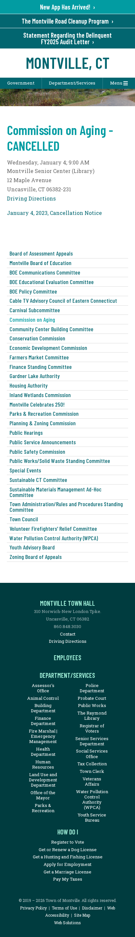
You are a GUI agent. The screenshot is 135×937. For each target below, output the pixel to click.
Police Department (92, 688)
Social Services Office (92, 753)
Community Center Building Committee (51, 329)
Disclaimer (92, 907)
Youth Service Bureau (92, 817)
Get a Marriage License (67, 872)
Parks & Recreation (43, 807)
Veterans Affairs (92, 781)
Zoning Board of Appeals (36, 556)
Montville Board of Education (40, 262)
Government (20, 83)
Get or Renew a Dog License (68, 849)
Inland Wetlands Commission (40, 394)
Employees (67, 657)
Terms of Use (64, 907)
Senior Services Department (91, 741)
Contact (67, 634)
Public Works (92, 705)
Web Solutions (67, 922)
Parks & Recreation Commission (44, 413)
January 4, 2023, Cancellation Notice (54, 212)
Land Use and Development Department (43, 780)
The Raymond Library (91, 715)
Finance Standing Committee (41, 366)
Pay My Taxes (67, 879)
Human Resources (43, 764)
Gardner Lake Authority (35, 375)
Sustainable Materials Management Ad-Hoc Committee (56, 492)
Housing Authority (29, 385)
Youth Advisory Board (32, 547)
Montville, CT (67, 62)
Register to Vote (67, 842)
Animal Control (43, 698)
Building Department (43, 708)
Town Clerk (92, 771)
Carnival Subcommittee (35, 310)
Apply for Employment (67, 864)
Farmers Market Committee (39, 357)
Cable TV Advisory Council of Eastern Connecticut (63, 300)
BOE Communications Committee (45, 272)
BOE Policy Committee (33, 291)
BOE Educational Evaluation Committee (52, 281)
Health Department (43, 751)
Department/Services (72, 83)
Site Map (82, 915)
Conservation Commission (37, 338)
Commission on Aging (32, 319)
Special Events (25, 470)
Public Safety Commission (37, 451)
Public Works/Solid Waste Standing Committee (60, 460)
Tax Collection (92, 764)
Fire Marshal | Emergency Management (43, 736)
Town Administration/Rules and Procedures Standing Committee (66, 506)
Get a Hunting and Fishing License (68, 857)
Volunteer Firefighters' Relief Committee (53, 528)
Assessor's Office (43, 688)
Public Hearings (26, 432)
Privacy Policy (33, 907)
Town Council (24, 519)
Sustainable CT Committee (38, 479)
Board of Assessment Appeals (41, 253)
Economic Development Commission (48, 347)
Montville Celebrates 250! (37, 404)
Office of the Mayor (42, 795)
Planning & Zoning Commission (43, 423)
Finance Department (43, 720)
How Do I (67, 832)
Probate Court (92, 698)
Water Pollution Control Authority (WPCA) (54, 538)
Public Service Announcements (43, 442)
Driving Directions (31, 198)
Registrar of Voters (92, 728)
